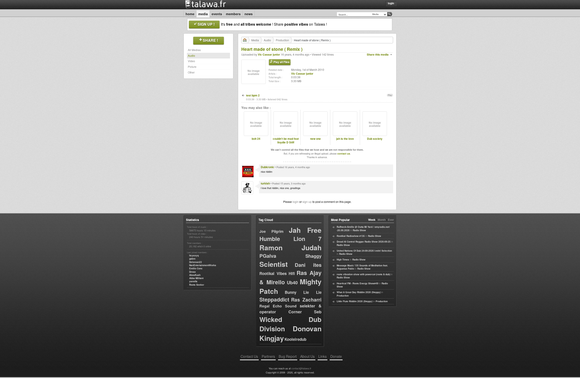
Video (191, 61)
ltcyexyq (194, 255)
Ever (391, 220)
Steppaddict (274, 299)
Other (191, 72)
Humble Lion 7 (290, 239)
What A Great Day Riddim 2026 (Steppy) (359, 292)
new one (315, 139)
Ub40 (292, 282)
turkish (265, 183)
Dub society (374, 139)
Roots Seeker (196, 284)
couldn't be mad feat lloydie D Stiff (286, 141)
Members (233, 14)
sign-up (307, 202)
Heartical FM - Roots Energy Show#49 (357, 283)
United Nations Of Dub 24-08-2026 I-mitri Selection (364, 250)
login (295, 202)
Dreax (192, 271)
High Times (343, 259)
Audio (191, 55)
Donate (336, 356)
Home (190, 14)
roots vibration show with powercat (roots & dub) (363, 274)
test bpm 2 (253, 95)
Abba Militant (196, 278)
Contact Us (249, 356)
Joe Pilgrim (271, 231)
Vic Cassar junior (269, 54)
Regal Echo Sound (278, 306)
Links (322, 356)
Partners (268, 356)
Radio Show (359, 230)
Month (382, 220)
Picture (192, 67)
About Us (307, 356)
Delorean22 (195, 262)
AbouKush (195, 275)
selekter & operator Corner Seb (290, 308)
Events (217, 14)
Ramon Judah (290, 247)
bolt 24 (256, 139)
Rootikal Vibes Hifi (277, 273)
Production (282, 40)
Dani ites (308, 264)
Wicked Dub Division (290, 324)
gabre (192, 258)
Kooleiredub (295, 339)
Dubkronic (267, 167)
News (248, 14)
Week (371, 220)
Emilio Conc (196, 268)
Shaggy (313, 256)
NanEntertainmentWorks (202, 265)
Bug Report (288, 356)
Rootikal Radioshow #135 (351, 236)
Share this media (378, 54)
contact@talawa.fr (301, 368)
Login (391, 3)
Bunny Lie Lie (303, 292)
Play (390, 95)
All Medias (194, 50)
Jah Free (305, 230)
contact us (343, 153)
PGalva (267, 255)
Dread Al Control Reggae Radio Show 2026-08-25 (364, 241)
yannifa (193, 281)
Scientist (273, 264)
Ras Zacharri (306, 299)
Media (203, 14)
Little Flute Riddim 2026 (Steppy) (354, 301)
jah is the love (345, 139)
